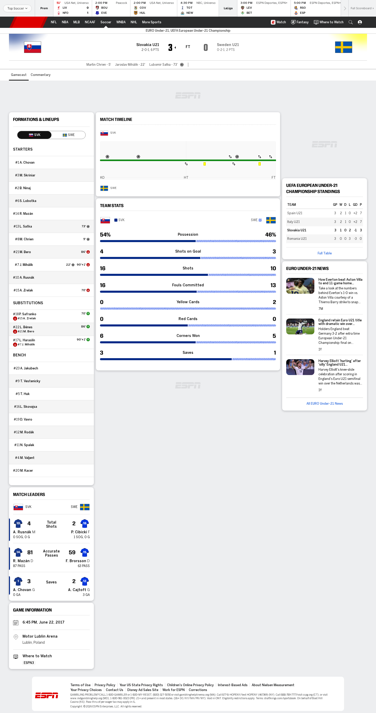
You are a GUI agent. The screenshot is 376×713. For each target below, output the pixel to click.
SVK (113, 132)
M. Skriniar (27, 175)
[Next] (344, 8)
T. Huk (25, 394)
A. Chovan (27, 162)
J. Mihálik (26, 265)
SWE (113, 188)
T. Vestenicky (30, 381)
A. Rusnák (27, 277)
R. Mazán (26, 214)
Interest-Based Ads (233, 685)
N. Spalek (27, 445)
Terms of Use (80, 685)
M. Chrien (27, 239)
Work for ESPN (173, 690)
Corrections (198, 690)
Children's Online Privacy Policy (190, 685)
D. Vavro (26, 419)
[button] (351, 22)
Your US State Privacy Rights (141, 685)
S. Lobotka (28, 201)
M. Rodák (27, 432)
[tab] (34, 135)
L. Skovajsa (28, 407)
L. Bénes (26, 327)
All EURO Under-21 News (324, 403)
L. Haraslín (27, 340)
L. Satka (26, 226)
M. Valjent (27, 458)
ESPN (28, 22)
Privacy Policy (105, 685)
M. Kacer (26, 470)
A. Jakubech (29, 368)
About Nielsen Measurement (273, 685)
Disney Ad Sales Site (142, 690)
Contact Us (114, 690)
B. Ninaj (25, 188)
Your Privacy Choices (86, 690)
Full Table (325, 253)
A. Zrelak (26, 290)
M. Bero (25, 252)
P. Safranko (27, 314)
